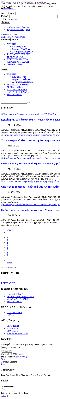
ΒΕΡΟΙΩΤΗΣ (13, 326)
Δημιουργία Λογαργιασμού (13, 37)
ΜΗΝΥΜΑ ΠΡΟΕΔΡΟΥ (18, 299)
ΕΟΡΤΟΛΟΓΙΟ (8, 283)
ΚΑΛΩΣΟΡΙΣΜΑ (15, 294)
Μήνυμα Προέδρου (21, 79)
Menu (4, 69)
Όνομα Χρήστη (8, 13)
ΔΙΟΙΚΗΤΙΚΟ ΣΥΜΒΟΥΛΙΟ (20, 296)
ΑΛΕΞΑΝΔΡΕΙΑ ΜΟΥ (17, 333)
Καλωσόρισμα (19, 77)
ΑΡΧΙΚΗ (11, 74)
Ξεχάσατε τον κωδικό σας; (18, 27)
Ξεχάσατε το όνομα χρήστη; (19, 29)
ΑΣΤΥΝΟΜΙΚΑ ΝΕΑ (17, 89)
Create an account (9, 34)
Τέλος (9, 263)
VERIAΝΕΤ (12, 328)
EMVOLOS (12, 331)
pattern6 (4, 396)
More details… (8, 8)
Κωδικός (5, 16)
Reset (3, 364)
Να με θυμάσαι (11, 19)
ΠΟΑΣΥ (11, 315)
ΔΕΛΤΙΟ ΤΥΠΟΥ (15, 87)
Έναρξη (10, 230)
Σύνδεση (5, 22)
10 (8, 257)
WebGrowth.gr (20, 357)
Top (3, 359)
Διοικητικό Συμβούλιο (22, 82)
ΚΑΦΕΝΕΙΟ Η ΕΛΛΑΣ (18, 92)
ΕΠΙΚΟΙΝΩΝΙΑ (14, 94)
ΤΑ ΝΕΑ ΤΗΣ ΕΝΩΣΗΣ (18, 84)
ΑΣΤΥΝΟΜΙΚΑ (14, 312)
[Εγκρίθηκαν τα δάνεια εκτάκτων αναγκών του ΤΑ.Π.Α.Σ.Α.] (29, 114)
